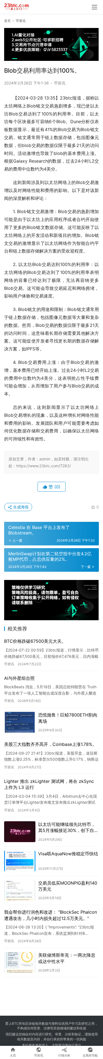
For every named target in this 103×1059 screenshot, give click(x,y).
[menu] (94, 7)
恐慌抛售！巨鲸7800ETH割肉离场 (67, 718)
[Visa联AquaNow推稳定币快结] (19, 861)
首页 (7, 21)
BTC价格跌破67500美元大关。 (35, 641)
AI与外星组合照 (19, 678)
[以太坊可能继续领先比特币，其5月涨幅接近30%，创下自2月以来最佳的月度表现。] (19, 831)
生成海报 (20, 507)
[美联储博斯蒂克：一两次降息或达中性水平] (19, 962)
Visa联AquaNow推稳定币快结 (68, 853)
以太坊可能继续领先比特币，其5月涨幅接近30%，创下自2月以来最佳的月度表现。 (67, 828)
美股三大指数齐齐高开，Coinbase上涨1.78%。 (50, 744)
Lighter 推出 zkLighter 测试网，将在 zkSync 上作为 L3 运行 (49, 784)
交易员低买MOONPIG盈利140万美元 (67, 886)
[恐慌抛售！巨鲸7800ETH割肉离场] (19, 722)
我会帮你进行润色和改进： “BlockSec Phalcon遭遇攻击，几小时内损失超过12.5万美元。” (50, 915)
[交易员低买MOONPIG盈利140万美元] (19, 890)
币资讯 (59, 83)
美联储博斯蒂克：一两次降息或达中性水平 (66, 958)
